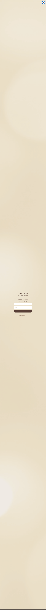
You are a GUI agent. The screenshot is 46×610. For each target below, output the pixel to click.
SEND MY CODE (23, 311)
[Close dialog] (43, 2)
